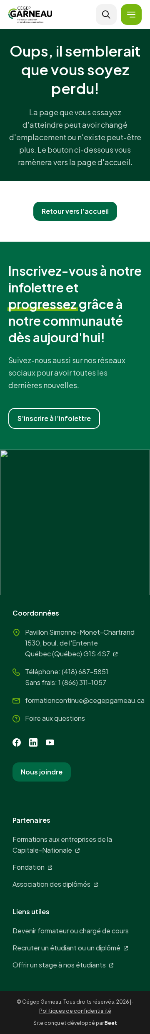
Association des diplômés (51, 884)
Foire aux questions (55, 718)
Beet (111, 1023)
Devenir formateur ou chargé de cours (70, 930)
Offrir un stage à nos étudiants (59, 964)
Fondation (28, 867)
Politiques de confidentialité (75, 1011)
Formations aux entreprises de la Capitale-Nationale (62, 844)
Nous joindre (41, 771)
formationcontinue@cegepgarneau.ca (85, 700)
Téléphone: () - (66, 671)
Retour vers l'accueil (75, 211)
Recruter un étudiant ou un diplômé (66, 947)
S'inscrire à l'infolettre (54, 418)
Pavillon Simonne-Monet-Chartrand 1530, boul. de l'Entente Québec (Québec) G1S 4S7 (80, 643)
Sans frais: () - (65, 682)
